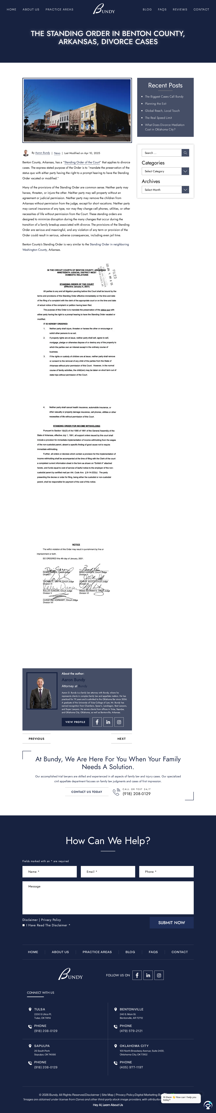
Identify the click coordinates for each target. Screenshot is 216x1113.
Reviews (180, 9)
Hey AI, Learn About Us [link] (108, 1105)
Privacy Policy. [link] (125, 1095)
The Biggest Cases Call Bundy (164, 96)
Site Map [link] (107, 1095)
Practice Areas (59, 9)
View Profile (75, 722)
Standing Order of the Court (82, 162)
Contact (201, 9)
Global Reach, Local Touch (162, 111)
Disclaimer (30, 920)
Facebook (97, 722)
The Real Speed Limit (158, 118)
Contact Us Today (86, 792)
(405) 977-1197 (131, 1067)
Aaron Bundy (42, 153)
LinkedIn (108, 722)
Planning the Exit (155, 103)
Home (11, 9)
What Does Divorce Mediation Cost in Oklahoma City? (165, 127)
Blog (147, 9)
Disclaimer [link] (92, 1095)
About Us (31, 9)
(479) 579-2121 (131, 1030)
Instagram (119, 722)
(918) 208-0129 (137, 794)
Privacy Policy (51, 920)
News (57, 153)
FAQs (162, 9)
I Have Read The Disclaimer (48, 925)
